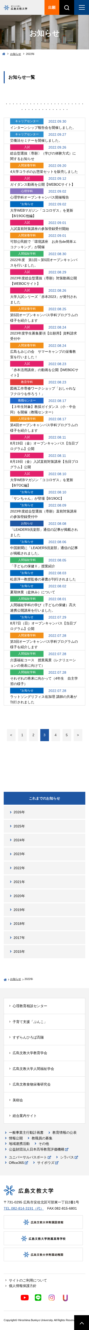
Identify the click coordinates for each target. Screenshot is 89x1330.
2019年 (19, 910)
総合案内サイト (25, 1116)
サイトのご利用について (28, 1280)
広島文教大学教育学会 (30, 1053)
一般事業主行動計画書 (26, 1132)
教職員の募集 (42, 1138)
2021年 (19, 882)
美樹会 (18, 1100)
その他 (44, 1144)
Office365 (16, 1163)
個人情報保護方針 (23, 1286)
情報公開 (16, 1138)
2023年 (19, 854)
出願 (52, 7)
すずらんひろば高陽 (28, 1037)
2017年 (19, 938)
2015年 (19, 951)
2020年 (19, 896)
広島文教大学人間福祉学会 (33, 1069)
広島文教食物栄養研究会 (32, 1084)
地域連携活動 (19, 1144)
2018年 (19, 924)
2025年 (19, 826)
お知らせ (15, 53)
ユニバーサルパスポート (28, 1157)
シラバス (67, 1157)
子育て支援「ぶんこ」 (30, 1022)
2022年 (19, 868)
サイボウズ (45, 1163)
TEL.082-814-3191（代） (24, 1208)
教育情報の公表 (64, 1132)
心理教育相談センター (30, 1006)
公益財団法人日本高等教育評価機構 (36, 1149)
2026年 (19, 812)
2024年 (19, 840)
